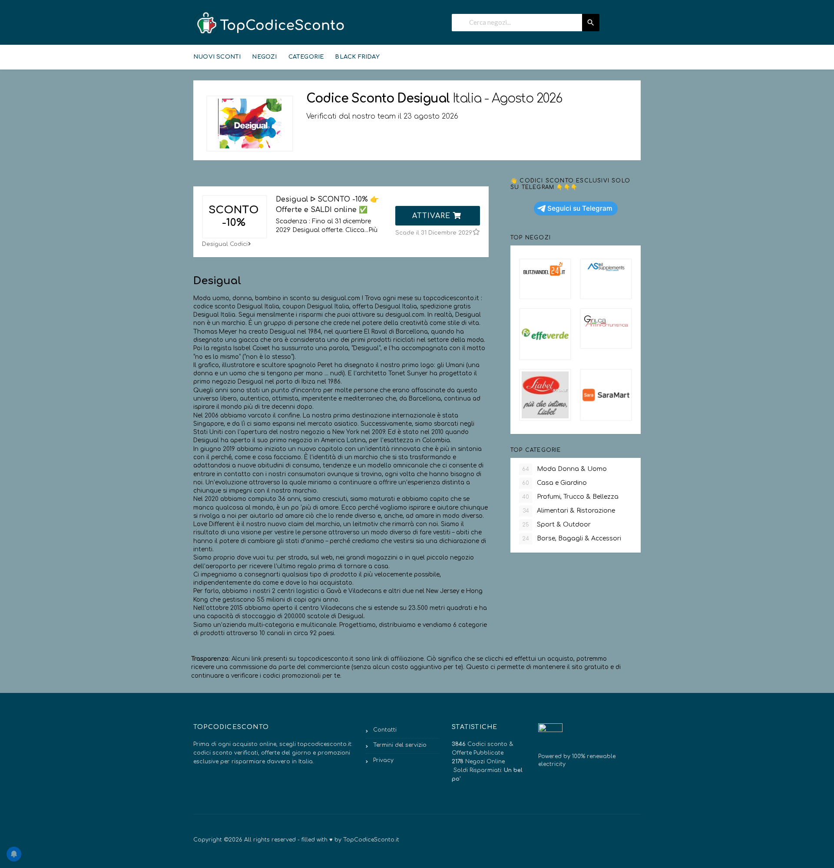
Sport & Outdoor (556, 524)
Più (372, 230)
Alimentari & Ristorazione (569, 510)
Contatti (385, 730)
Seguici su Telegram (579, 208)
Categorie (306, 57)
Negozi (264, 57)
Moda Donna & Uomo (564, 469)
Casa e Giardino (554, 483)
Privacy (383, 760)
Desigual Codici (225, 244)
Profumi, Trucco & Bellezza (570, 497)
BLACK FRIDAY (357, 57)
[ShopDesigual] (249, 124)
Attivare (432, 216)
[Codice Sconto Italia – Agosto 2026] (269, 23)
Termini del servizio (400, 745)
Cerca (590, 22)
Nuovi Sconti (217, 57)
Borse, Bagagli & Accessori (571, 538)
